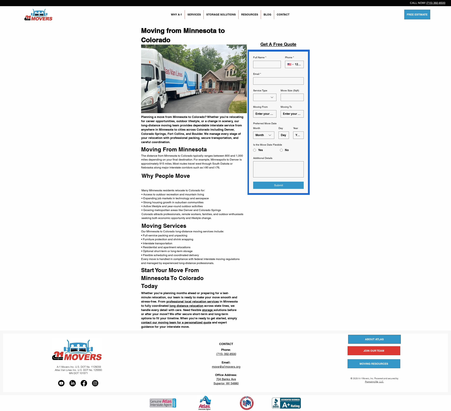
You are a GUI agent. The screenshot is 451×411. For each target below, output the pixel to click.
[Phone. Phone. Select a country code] (290, 64)
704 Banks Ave (226, 379)
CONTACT (226, 344)
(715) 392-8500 (435, 3)
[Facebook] (84, 383)
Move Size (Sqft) (290, 90)
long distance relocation (186, 306)
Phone (289, 57)
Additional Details (262, 158)
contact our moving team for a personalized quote (176, 322)
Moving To (286, 106)
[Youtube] (61, 383)
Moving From (260, 106)
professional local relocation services (192, 301)
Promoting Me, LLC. (374, 381)
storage (208, 310)
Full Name (259, 57)
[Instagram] (95, 383)
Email (257, 74)
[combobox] (264, 97)
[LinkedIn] (72, 383)
